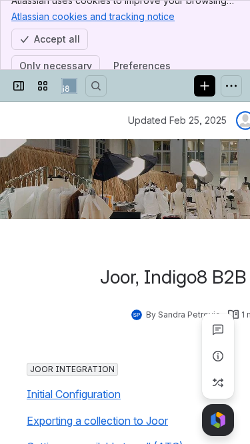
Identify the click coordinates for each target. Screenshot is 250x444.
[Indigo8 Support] (69, 86)
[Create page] (218, 382)
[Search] (96, 86)
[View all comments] (218, 329)
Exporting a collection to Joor (97, 420)
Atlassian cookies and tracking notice (93, 16)
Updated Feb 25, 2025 (177, 120)
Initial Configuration (74, 394)
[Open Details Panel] (218, 356)
